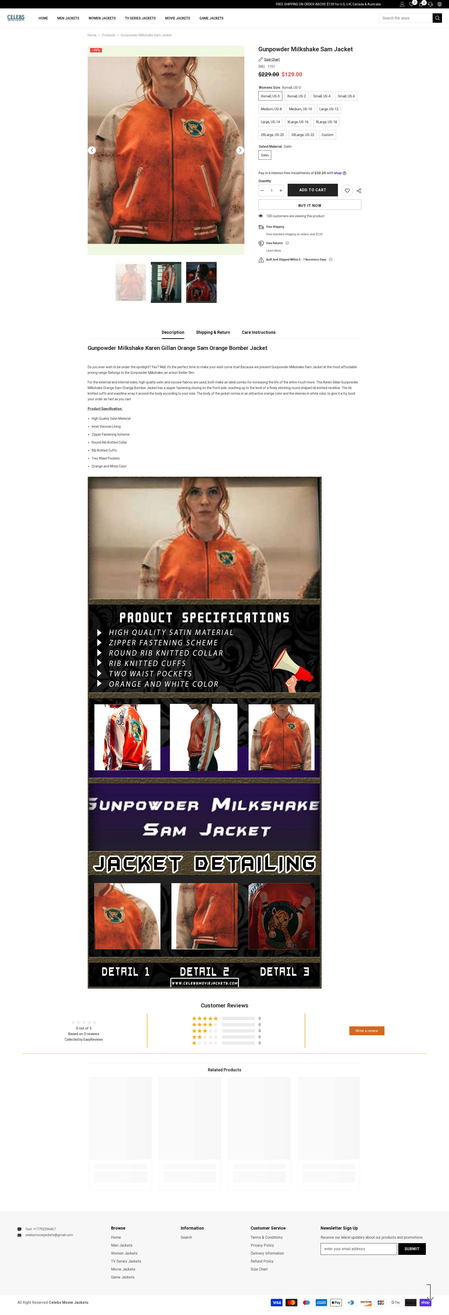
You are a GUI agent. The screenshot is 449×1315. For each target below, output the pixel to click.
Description (173, 332)
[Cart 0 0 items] (421, 4)
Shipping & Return (213, 332)
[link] (120, 1166)
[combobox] (406, 18)
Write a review (366, 1031)
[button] (92, 150)
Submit (412, 1249)
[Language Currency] (439, 4)
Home (92, 35)
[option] (166, 150)
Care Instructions (259, 332)
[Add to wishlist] (347, 190)
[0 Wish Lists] (411, 4)
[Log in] (402, 4)
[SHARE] (357, 190)
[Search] (410, 18)
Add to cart (313, 190)
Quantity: (265, 181)
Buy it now (310, 205)
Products (108, 35)
